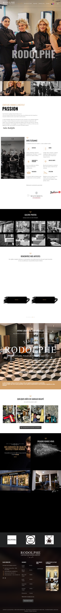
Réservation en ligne (28, 600)
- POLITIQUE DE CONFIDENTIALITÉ (32, 609)
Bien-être (20, 3)
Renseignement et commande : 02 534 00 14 (31, 427)
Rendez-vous (42, 3)
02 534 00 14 (12, 573)
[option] (36, 195)
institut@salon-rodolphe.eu (11, 571)
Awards (35, 3)
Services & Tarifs (28, 3)
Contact (48, 3)
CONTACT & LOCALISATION (8, 609)
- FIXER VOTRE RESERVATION (19, 609)
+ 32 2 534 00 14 (16, 574)
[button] (28, 195)
